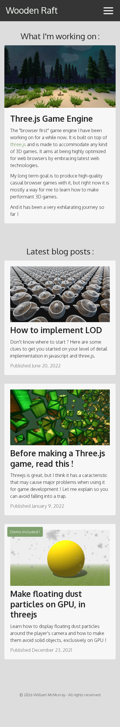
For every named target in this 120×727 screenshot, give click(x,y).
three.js (18, 144)
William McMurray (49, 694)
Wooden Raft (32, 10)
